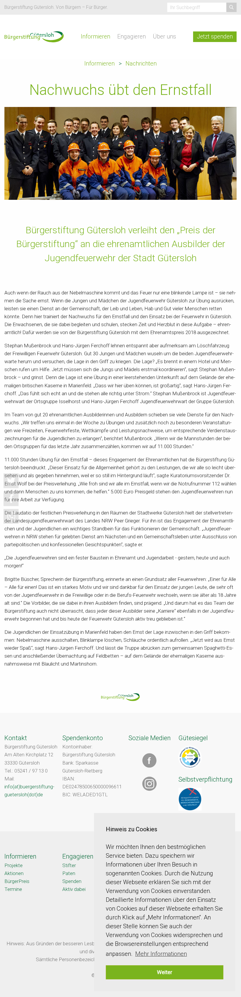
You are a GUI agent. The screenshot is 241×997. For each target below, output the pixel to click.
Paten (68, 873)
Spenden (71, 881)
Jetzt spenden (215, 36)
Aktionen (14, 873)
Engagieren (131, 36)
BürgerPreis (16, 881)
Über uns (164, 36)
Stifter (69, 865)
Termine (13, 889)
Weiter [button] (164, 972)
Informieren (95, 36)
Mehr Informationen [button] (161, 953)
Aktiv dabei (74, 889)
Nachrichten (141, 63)
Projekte (13, 865)
